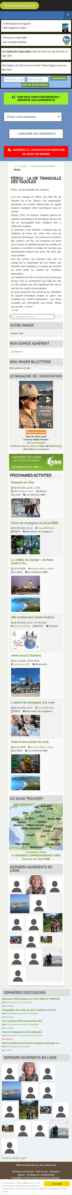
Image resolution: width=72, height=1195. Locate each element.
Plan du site (42, 1171)
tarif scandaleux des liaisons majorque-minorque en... (31, 1043)
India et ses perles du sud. (30, 741)
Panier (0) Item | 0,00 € (21, 5)
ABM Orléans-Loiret (23, 491)
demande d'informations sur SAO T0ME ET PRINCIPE (31, 999)
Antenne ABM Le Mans (42, 568)
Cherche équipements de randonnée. (22, 1032)
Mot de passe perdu (35, 85)
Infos (30, 1002)
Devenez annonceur (23, 1171)
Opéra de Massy (21, 626)
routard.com (50, 1165)
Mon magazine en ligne (15, 28)
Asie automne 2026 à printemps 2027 (22, 1021)
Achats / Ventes (35, 1035)
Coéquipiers (33, 1013)
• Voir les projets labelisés (14, 42)
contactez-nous (36, 852)
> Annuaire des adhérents (36, 133)
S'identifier (58, 78)
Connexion (16, 351)
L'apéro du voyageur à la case (33, 702)
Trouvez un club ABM (36, 858)
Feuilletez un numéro (37, 449)
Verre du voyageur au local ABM (34, 523)
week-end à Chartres (26, 655)
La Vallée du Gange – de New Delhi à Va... (32, 561)
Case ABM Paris (45, 528)
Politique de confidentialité (41, 1175)
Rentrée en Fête (22, 482)
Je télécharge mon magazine (17, 23)
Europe (26, 1046)
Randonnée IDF (21, 664)
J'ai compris (57, 1183)
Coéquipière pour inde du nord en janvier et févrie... (29, 1010)
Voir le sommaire (36, 442)
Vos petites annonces (16, 1002)
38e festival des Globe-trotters (33, 617)
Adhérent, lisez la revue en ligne (27, 446)
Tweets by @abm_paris (14, 1158)
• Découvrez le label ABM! (14, 38)
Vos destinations (14, 1046)
